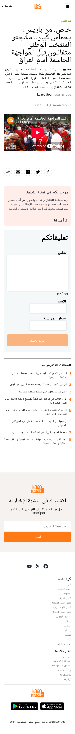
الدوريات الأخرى (63, 644)
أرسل (37, 536)
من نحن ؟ (66, 656)
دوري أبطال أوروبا (62, 612)
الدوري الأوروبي (63, 616)
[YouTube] (29, 565)
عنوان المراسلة (54, 318)
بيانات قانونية (64, 670)
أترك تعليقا (37, 340)
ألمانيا (68, 639)
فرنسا (68, 634)
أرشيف (67, 679)
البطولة (67, 593)
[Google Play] (24, 705)
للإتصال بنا (65, 674)
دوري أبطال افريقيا (61, 602)
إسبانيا (67, 625)
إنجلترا (68, 621)
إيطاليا (67, 630)
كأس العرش (64, 598)
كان (69, 584)
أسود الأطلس (64, 589)
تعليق (62, 252)
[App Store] (52, 705)
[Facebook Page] (45, 565)
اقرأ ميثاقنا (61, 220)
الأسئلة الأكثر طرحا (62, 661)
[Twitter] (37, 565)
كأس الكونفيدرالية (62, 607)
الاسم (62, 301)
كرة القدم (66, 21)
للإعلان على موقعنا (61, 665)
